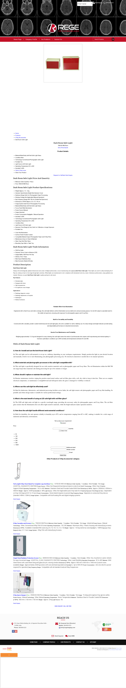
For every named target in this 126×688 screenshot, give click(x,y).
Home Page (17, 39)
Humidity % (18, 216)
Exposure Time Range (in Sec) (23, 227)
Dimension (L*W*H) (20, 201)
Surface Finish (19, 234)
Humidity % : (40, 491)
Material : (63, 488)
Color (16, 232)
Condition (18, 223)
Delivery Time (19, 256)
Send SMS (71, 636)
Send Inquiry (69, 175)
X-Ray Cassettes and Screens (22, 523)
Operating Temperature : (34, 488)
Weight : (26, 491)
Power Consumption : (54, 493)
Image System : (55, 495)
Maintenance (19, 239)
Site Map (93, 642)
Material (17, 206)
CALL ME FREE (67, 606)
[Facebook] (13, 632)
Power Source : (61, 486)
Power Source (19, 210)
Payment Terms (19, 252)
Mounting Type (19, 243)
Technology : (30, 525)
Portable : (96, 484)
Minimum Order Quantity (22, 182)
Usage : (88, 523)
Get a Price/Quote (63, 147)
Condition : (87, 484)
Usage (17, 212)
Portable (17, 229)
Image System (19, 204)
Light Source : (65, 491)
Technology (18, 218)
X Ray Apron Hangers (19, 595)
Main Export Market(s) (21, 259)
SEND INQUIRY (59, 606)
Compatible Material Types (22, 237)
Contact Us (58, 39)
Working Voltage (20, 197)
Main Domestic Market (21, 261)
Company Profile (31, 39)
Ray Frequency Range (21, 199)
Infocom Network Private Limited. (115, 649)
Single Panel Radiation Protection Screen (25, 558)
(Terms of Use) (119, 648)
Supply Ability (19, 254)
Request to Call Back (59, 175)
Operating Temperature (21, 221)
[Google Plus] (16, 632)
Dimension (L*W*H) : (38, 528)
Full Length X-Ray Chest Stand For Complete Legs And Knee (31, 484)
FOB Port (17, 250)
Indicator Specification (21, 193)
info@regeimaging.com (68, 627)
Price (16, 184)
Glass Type (18, 241)
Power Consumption (21, 214)
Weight (17, 191)
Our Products (45, 39)
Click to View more (20, 170)
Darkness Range (19, 195)
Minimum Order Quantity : (74, 484)
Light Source (18, 225)
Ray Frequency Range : (53, 567)
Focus (17, 208)
